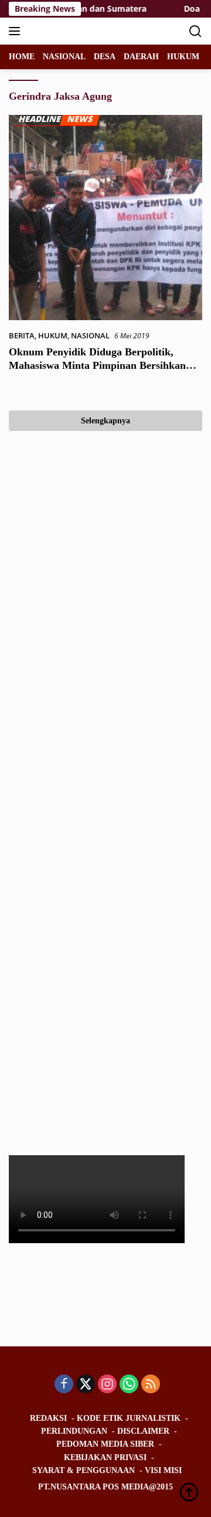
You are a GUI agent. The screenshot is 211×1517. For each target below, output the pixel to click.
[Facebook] (64, 1385)
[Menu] (17, 31)
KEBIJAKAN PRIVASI (105, 1457)
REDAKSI (48, 1418)
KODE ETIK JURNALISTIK (129, 1418)
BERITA (22, 335)
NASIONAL (90, 335)
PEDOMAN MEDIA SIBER (105, 1444)
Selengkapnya (105, 420)
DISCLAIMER (143, 1431)
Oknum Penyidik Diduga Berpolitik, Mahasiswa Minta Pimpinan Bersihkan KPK (97, 365)
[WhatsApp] (129, 1385)
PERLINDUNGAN (74, 1431)
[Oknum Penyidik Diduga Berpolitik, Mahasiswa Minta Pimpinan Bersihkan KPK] (105, 217)
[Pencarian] (195, 31)
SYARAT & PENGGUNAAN (83, 1470)
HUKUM (52, 335)
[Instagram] (107, 1385)
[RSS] (150, 1385)
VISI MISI (163, 1470)
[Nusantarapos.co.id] (88, 31)
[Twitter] (85, 1385)
